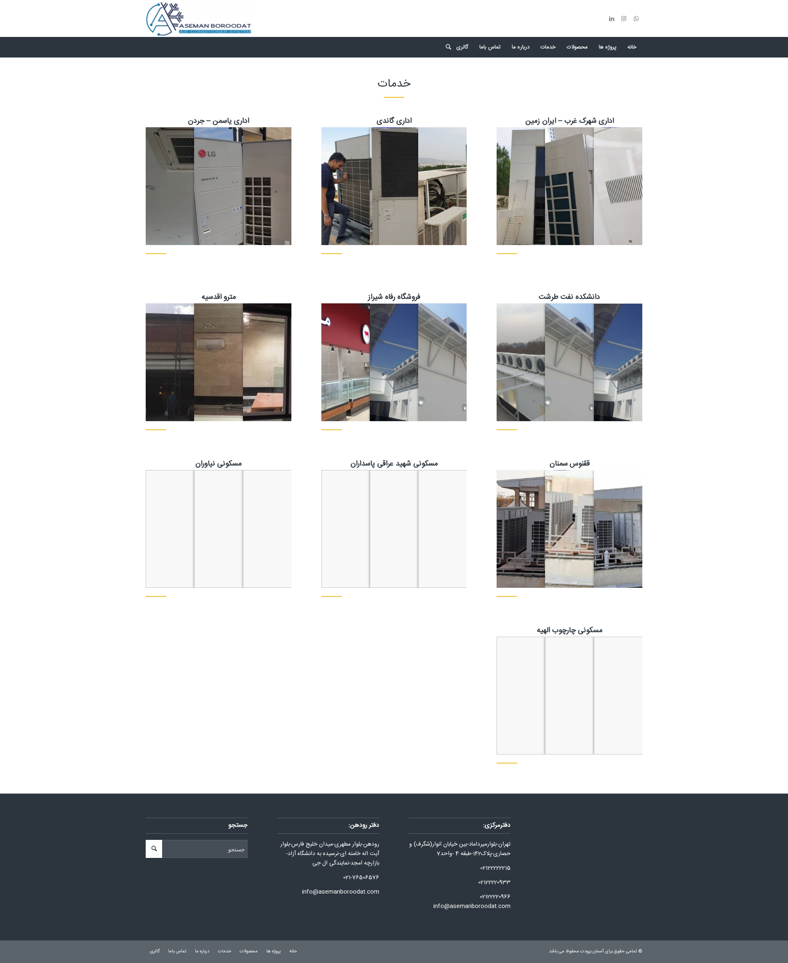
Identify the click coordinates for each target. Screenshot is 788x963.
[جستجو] (445, 47)
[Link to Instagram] (624, 18)
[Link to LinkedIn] (611, 18)
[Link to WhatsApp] (636, 18)
